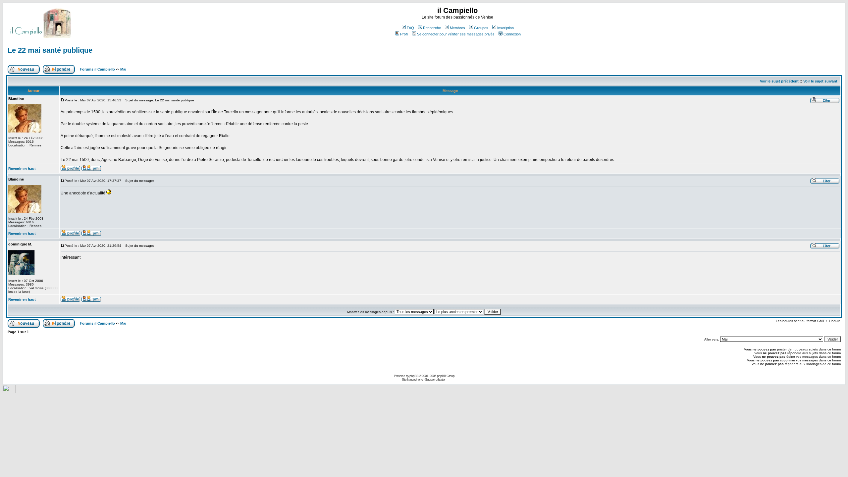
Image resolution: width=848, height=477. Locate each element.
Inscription (505, 28)
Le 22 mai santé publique (50, 50)
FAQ (410, 28)
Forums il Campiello (97, 69)
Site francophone (412, 379)
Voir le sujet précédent (779, 81)
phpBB (413, 376)
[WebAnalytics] (9, 391)
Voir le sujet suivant (820, 81)
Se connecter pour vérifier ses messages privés (456, 34)
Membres (457, 28)
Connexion (512, 34)
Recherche (432, 28)
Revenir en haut (22, 169)
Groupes (481, 28)
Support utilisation (435, 379)
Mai (123, 69)
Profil (404, 34)
